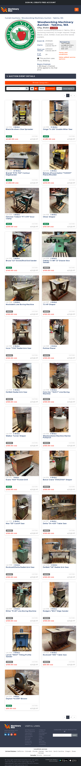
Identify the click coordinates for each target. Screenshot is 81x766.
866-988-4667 (9, 732)
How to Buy (28, 734)
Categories (42, 730)
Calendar (42, 734)
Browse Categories (40, 83)
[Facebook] (8, 734)
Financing (28, 741)
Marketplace (43, 733)
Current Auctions (12, 18)
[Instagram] (12, 734)
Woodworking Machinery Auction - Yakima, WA (42, 18)
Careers (41, 738)
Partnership (29, 736)
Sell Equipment (30, 730)
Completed (50, 88)
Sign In (28, 2)
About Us (28, 744)
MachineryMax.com (11, 730)
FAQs (40, 736)
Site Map (41, 741)
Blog (40, 739)
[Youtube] (15, 734)
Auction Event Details (21, 76)
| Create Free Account (44, 2)
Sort (59, 88)
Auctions (41, 731)
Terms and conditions (63, 53)
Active (42, 88)
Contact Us (28, 742)
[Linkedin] (5, 734)
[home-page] (10, 9)
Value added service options (67, 58)
